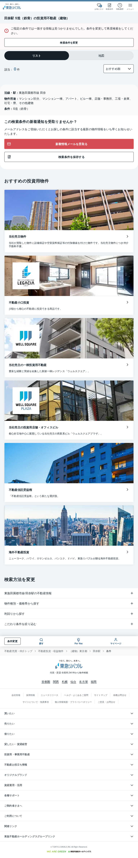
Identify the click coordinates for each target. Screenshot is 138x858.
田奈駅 (97, 651)
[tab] (36, 55)
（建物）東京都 (78, 651)
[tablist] (69, 55)
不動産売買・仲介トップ (18, 651)
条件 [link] (108, 651)
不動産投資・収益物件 (51, 651)
